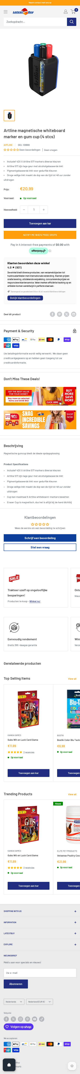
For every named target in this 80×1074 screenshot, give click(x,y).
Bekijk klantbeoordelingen (25, 297)
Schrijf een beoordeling (40, 538)
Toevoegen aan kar (40, 223)
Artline (8, 145)
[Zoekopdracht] (71, 22)
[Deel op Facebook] (52, 314)
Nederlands (11, 1001)
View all (72, 678)
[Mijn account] (66, 12)
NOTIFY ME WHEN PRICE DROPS (40, 234)
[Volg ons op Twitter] (13, 1019)
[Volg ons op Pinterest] (27, 1019)
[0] (73, 11)
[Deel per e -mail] (73, 314)
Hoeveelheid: (11, 209)
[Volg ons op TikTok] (41, 1019)
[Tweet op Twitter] (66, 314)
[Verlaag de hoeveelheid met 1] (24, 210)
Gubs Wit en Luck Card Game (23, 739)
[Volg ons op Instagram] (20, 1019)
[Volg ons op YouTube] (34, 1019)
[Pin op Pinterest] (59, 314)
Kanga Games (14, 735)
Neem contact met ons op (40, 2)
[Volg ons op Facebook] (6, 1019)
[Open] (9, 1065)
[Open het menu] (5, 11)
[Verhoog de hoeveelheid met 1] (44, 210)
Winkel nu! (34, 601)
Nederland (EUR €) (36, 1001)
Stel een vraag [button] (40, 547)
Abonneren (15, 983)
